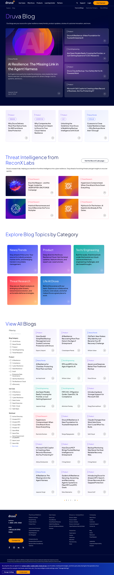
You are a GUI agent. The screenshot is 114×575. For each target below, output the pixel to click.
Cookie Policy (40, 561)
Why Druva (31, 3)
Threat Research (20, 281)
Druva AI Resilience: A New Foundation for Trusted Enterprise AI (83, 36)
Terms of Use (57, 561)
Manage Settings (9, 572)
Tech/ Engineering (87, 249)
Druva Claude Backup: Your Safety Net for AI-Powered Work (85, 72)
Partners (60, 3)
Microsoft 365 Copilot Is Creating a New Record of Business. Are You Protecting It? (86, 89)
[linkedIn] (18, 547)
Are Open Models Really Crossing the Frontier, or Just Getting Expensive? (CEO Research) (86, 54)
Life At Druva (51, 281)
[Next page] (77, 500)
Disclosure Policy (32, 561)
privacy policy (26, 566)
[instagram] (14, 547)
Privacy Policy (10, 561)
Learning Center (50, 3)
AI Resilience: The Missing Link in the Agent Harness (33, 66)
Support (82, 3)
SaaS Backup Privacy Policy (21, 561)
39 (75, 500)
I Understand (23, 572)
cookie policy (35, 566)
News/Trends (18, 249)
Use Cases (22, 3)
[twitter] (23, 547)
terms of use (43, 566)
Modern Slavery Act (49, 561)
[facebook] (9, 547)
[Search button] (77, 3)
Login (89, 3)
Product (48, 249)
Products (40, 3)
